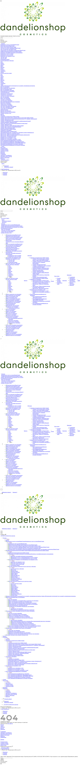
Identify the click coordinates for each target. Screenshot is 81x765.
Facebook (5, 173)
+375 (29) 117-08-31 (5, 159)
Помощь (2, 739)
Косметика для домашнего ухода (18, 561)
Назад (8, 539)
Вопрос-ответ (3, 745)
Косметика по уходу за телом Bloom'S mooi (17, 543)
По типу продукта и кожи (16, 583)
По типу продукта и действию (17, 568)
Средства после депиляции (16, 620)
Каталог (7, 540)
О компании (3, 731)
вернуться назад (4, 723)
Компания (8, 690)
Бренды (2, 728)
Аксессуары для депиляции (14, 630)
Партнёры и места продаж (6, 733)
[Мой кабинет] (1, 491)
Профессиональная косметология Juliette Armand (18, 552)
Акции (2, 725)
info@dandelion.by (5, 169)
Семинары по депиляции (13, 658)
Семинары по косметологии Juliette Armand (17, 642)
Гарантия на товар (4, 744)
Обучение (8, 639)
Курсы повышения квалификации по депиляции (18, 673)
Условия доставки (4, 743)
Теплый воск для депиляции (17, 608)
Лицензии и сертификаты (6, 732)
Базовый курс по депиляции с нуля (15, 668)
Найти (2, 759)
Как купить (8, 682)
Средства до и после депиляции (15, 613)
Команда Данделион (5, 735)
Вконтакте (5, 172)
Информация (3, 737)
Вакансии (3, 736)
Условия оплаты (4, 741)
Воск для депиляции (12, 599)
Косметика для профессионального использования (22, 556)
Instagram (5, 174)
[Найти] (2, 39)
